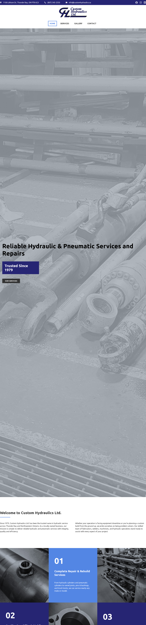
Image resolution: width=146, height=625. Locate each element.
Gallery (78, 23)
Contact (91, 23)
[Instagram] (140, 2)
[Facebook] (136, 2)
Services (64, 23)
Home (52, 23)
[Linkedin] (145, 2)
